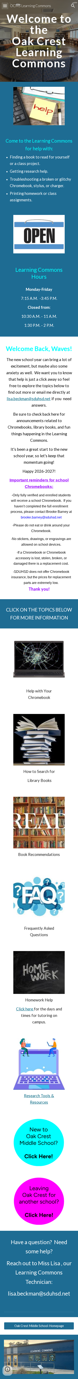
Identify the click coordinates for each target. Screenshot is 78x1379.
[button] (5, 5)
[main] (39, 40)
